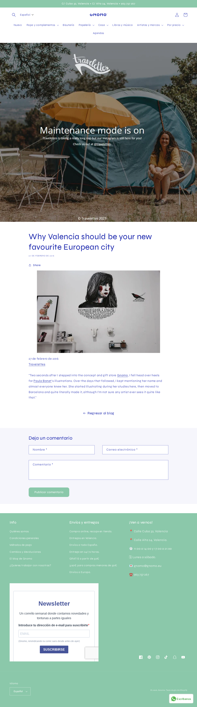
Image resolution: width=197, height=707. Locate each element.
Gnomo (122, 375)
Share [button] (37, 265)
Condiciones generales (24, 538)
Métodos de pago (21, 545)
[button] (14, 15)
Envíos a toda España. (83, 545)
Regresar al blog (101, 413)
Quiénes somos (19, 531)
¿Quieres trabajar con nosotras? (30, 565)
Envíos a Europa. (80, 572)
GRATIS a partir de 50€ (84, 558)
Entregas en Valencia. (83, 538)
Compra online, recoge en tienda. (90, 531)
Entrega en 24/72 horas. (84, 552)
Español (18, 691)
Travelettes (37, 364)
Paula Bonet (42, 381)
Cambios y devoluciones (25, 552)
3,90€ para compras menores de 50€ (93, 565)
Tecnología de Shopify (176, 690)
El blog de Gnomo (21, 558)
